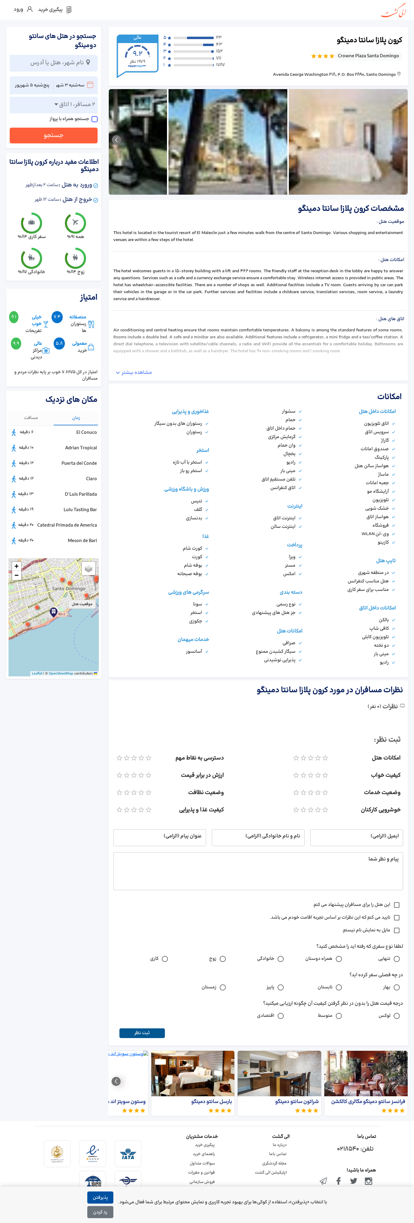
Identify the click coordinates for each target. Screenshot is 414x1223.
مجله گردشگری (274, 1164)
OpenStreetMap (61, 673)
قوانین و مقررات (201, 1173)
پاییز (270, 987)
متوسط (325, 1015)
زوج (212, 958)
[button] (53, 612)
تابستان (325, 987)
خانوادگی (265, 958)
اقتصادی (265, 1015)
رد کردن (100, 1212)
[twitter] (354, 1181)
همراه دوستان (318, 958)
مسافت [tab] (31, 418)
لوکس (384, 1015)
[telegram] (324, 1181)
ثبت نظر (142, 1033)
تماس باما (278, 1154)
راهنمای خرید (204, 1154)
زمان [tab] (76, 418)
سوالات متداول (202, 1164)
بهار (386, 987)
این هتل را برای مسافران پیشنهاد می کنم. (351, 904)
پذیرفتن (100, 1197)
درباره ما (280, 1145)
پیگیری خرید (205, 1145)
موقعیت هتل (82, 604)
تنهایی (384, 958)
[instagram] (368, 1181)
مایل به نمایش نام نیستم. (366, 930)
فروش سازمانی (202, 1182)
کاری (154, 958)
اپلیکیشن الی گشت (271, 1173)
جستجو (54, 135)
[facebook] (338, 1181)
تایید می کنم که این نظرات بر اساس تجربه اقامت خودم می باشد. (330, 917)
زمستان (209, 987)
